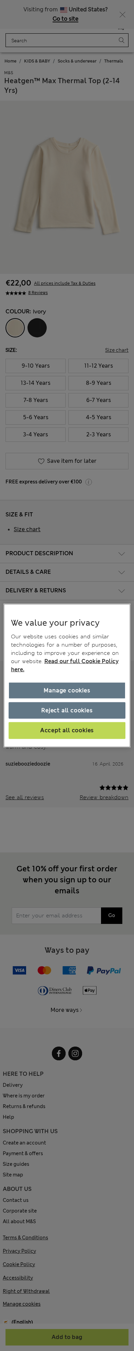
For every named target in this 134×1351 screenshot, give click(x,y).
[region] (67, 676)
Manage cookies (67, 690)
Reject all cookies (66, 710)
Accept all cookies (67, 730)
